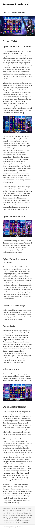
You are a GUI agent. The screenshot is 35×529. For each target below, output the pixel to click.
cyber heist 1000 (20, 510)
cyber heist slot (26, 519)
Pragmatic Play (21, 508)
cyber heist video (7, 520)
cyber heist (12, 510)
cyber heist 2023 (12, 512)
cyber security (24, 520)
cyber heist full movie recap (10, 515)
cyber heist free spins (25, 513)
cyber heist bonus (15, 513)
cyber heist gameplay (23, 515)
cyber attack (6, 510)
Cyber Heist (10, 41)
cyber (29, 508)
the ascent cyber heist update (20, 522)
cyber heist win (16, 520)
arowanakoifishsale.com (11, 51)
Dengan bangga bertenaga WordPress (12, 527)
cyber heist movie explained (17, 517)
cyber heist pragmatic (16, 519)
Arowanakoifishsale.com (15, 4)
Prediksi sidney (19, 113)
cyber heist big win (22, 512)
